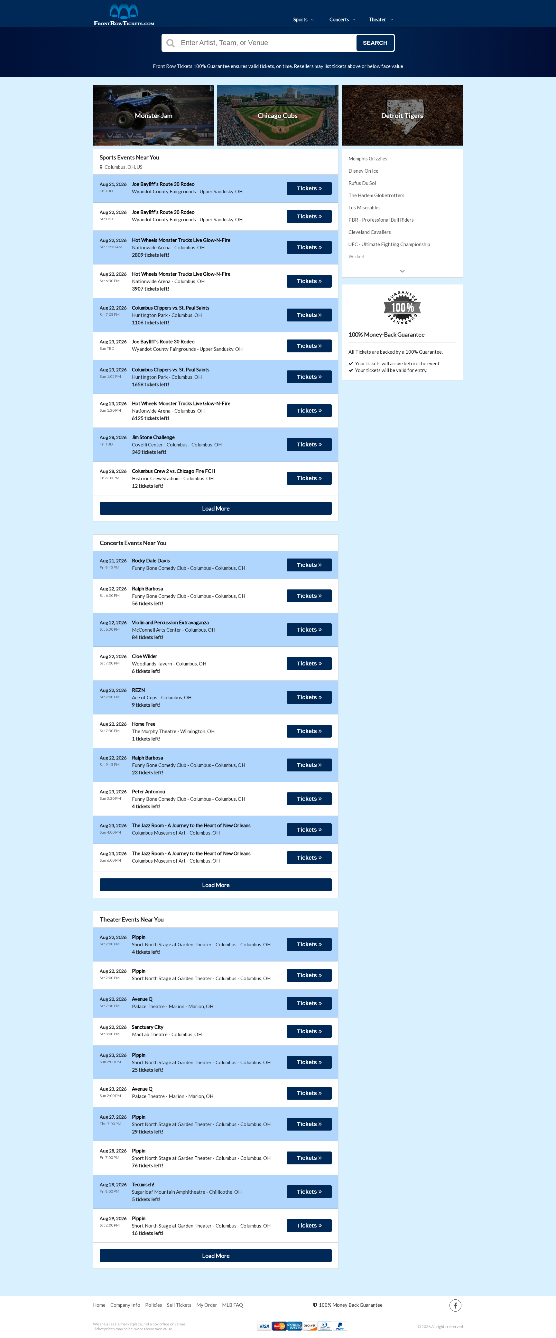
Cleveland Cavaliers (369, 232)
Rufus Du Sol (362, 183)
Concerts (339, 19)
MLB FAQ (232, 1305)
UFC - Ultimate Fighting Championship (389, 244)
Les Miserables (364, 207)
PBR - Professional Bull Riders (381, 220)
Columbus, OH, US (123, 167)
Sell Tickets (179, 1305)
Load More (216, 508)
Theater (378, 19)
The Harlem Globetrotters (376, 195)
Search (375, 43)
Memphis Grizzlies (367, 158)
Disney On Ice (363, 171)
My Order (206, 1305)
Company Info (125, 1305)
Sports (300, 19)
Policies (153, 1305)
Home (99, 1305)
